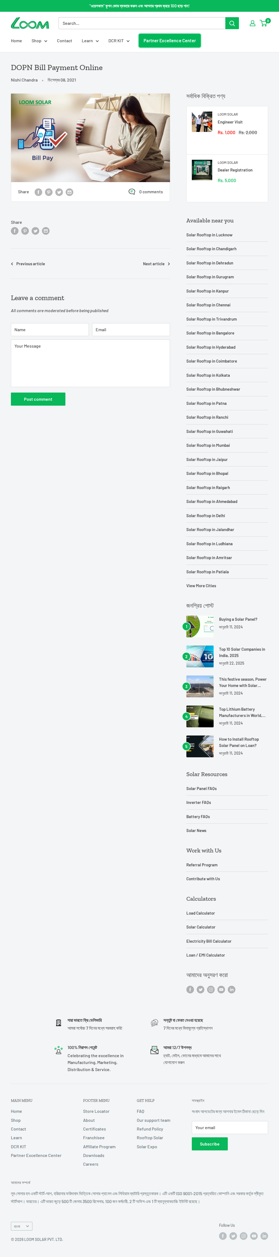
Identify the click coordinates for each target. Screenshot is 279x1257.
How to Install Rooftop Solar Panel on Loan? (239, 742)
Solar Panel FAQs (201, 788)
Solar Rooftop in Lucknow (209, 234)
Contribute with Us (203, 878)
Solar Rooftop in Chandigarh (211, 248)
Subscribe (210, 1143)
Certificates (94, 1128)
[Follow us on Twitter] (200, 989)
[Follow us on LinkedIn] (231, 989)
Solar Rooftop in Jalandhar (210, 529)
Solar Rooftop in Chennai (208, 304)
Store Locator (96, 1111)
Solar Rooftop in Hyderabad (210, 347)
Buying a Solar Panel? (238, 619)
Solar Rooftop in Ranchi (207, 417)
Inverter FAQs (198, 802)
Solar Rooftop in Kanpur (207, 290)
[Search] (232, 23)
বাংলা (17, 1226)
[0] (263, 23)
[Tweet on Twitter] (59, 192)
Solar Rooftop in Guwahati (209, 431)
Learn (87, 40)
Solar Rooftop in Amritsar (209, 557)
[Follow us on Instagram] (211, 989)
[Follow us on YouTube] (221, 989)
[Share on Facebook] (38, 192)
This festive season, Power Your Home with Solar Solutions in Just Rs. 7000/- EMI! (243, 683)
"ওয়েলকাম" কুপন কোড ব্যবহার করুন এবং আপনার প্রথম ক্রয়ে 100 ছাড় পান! (139, 5)
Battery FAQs (198, 816)
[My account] (252, 23)
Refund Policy (150, 1128)
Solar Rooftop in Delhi (205, 515)
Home (16, 40)
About (89, 1120)
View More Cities (201, 585)
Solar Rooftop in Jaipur (207, 459)
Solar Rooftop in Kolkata (208, 375)
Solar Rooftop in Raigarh (208, 487)
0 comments (151, 191)
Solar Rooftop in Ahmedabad (211, 501)
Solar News (196, 830)
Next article (154, 263)
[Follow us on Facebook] (190, 989)
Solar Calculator (201, 926)
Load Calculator (200, 913)
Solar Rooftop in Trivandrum (211, 318)
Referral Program (201, 864)
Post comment (38, 399)
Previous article (30, 263)
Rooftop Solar (150, 1137)
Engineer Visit (230, 121)
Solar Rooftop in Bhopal (207, 473)
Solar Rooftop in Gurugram (210, 276)
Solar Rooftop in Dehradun (209, 262)
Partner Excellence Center (169, 40)
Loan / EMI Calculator (205, 954)
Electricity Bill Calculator (209, 941)
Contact (64, 40)
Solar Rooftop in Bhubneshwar (213, 389)
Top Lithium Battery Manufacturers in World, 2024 (240, 713)
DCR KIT (116, 40)
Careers (90, 1163)
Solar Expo (147, 1146)
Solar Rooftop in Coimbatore (211, 360)
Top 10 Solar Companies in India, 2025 (242, 652)
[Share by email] (69, 192)
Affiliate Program (99, 1146)
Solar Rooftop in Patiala (207, 571)
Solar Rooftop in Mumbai (208, 445)
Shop (36, 40)
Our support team (153, 1120)
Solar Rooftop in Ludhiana (209, 543)
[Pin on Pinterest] (49, 192)
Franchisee (94, 1137)
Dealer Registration (235, 169)
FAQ (140, 1111)
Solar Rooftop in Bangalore (210, 332)
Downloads (93, 1155)
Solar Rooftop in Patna (206, 403)
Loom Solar (228, 114)
